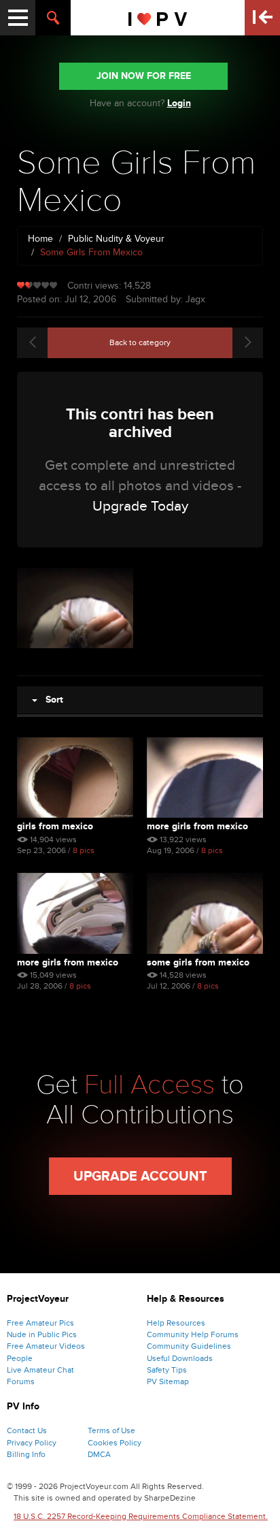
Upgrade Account (140, 1176)
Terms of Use (111, 1430)
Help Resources (176, 1323)
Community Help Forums (193, 1334)
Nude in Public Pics (42, 1334)
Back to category (140, 342)
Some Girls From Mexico (198, 962)
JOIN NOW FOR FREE (144, 76)
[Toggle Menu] (17, 17)
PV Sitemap (168, 1381)
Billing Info (26, 1454)
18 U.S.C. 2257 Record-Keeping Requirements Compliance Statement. (141, 1516)
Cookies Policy (114, 1442)
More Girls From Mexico (197, 826)
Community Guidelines (189, 1346)
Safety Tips (167, 1370)
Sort (50, 699)
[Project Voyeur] (158, 18)
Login (179, 103)
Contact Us (27, 1430)
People (20, 1358)
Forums (21, 1381)
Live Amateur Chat (40, 1370)
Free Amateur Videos (46, 1346)
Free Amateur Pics (40, 1323)
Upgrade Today (140, 506)
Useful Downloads (180, 1358)
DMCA (99, 1454)
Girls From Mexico (55, 826)
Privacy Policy (31, 1442)
